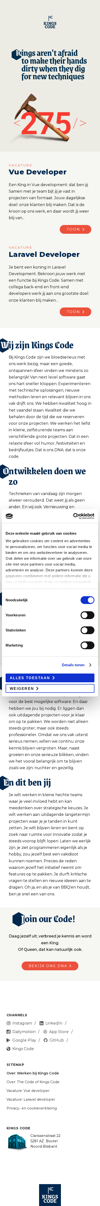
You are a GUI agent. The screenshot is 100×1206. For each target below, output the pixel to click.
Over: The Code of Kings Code (33, 1082)
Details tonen (73, 665)
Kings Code (23, 1048)
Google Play (24, 1040)
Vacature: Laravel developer (31, 1099)
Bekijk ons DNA (48, 966)
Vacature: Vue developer (28, 1091)
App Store (59, 1031)
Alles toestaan (30, 678)
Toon (73, 229)
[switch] (87, 615)
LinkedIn (53, 1023)
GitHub (57, 1040)
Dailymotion (24, 1031)
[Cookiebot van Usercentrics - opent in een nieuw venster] (73, 516)
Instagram (22, 1023)
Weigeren (22, 688)
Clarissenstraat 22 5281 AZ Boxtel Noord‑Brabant (45, 1141)
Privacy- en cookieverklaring (32, 1108)
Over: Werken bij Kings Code (33, 1073)
